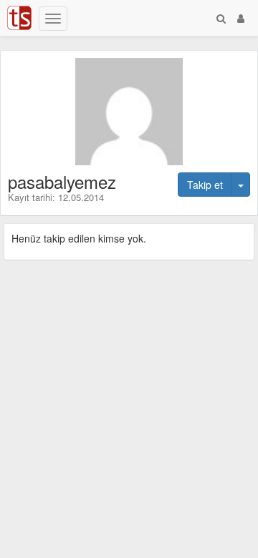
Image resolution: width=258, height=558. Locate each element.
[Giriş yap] (241, 18)
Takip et (205, 184)
